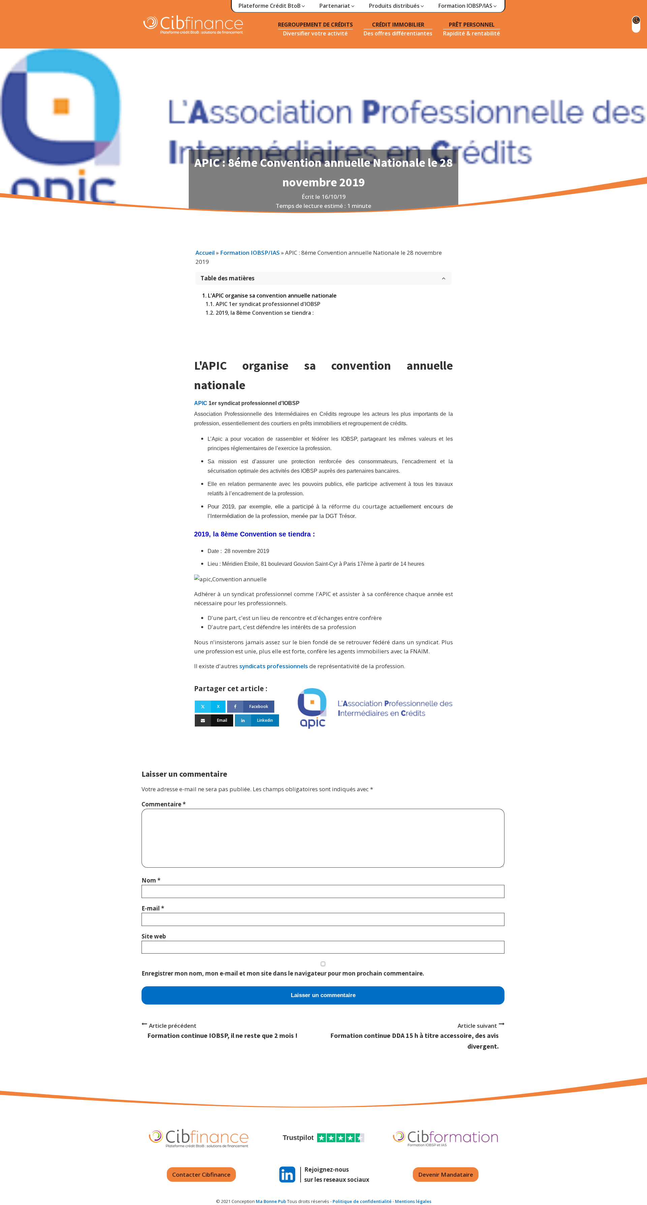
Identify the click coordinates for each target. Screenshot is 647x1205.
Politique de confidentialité (362, 1201)
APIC (200, 403)
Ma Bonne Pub (271, 1201)
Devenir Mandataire (445, 1174)
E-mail (153, 908)
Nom (151, 880)
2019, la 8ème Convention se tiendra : (265, 312)
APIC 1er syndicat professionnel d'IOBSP (268, 304)
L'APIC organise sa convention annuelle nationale (272, 295)
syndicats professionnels (273, 666)
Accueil (205, 252)
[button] (272, 6)
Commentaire (164, 804)
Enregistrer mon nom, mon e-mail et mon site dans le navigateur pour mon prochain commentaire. (283, 973)
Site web (154, 936)
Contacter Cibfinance (201, 1174)
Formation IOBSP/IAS (250, 252)
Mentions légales (413, 1201)
